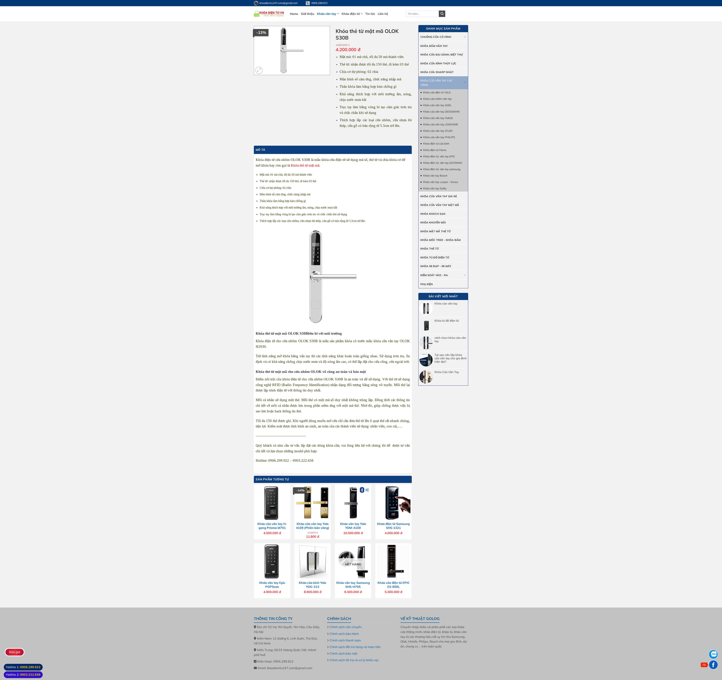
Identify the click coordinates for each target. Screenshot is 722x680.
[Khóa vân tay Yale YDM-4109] (353, 503)
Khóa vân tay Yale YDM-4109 (353, 526)
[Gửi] (442, 14)
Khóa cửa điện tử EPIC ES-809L (394, 585)
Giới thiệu (307, 14)
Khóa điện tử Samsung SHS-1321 (393, 526)
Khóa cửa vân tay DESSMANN (441, 111)
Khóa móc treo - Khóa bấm (440, 240)
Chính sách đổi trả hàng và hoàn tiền (355, 647)
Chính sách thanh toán (345, 640)
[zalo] (713, 654)
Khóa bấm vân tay (434, 46)
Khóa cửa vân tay (446, 303)
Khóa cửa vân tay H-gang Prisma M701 (272, 526)
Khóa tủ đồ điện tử (447, 320)
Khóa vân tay (326, 14)
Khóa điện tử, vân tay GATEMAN (442, 162)
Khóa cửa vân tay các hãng (436, 82)
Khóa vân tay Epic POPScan (272, 585)
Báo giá (14, 652)
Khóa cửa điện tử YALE (437, 92)
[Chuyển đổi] (464, 37)
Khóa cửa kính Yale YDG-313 (312, 585)
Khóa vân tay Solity (434, 188)
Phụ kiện (426, 284)
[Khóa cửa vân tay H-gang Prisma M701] (272, 503)
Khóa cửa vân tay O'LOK (438, 130)
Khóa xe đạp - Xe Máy (435, 266)
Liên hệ (383, 14)
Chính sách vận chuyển (346, 627)
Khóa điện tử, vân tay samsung (441, 169)
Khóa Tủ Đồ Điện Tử (434, 257)
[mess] (713, 664)
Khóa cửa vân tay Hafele (438, 118)
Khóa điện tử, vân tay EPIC (439, 156)
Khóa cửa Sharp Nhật (437, 72)
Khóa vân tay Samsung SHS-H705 (353, 585)
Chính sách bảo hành (344, 634)
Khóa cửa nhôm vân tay (437, 99)
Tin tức (370, 14)
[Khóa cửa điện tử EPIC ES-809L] (393, 561)
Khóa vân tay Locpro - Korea (440, 182)
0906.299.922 (319, 3)
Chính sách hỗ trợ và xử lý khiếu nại (354, 660)
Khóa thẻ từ (429, 248)
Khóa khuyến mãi (433, 222)
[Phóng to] (259, 70)
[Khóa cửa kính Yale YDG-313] (313, 561)
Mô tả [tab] (260, 150)
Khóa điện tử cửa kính (436, 143)
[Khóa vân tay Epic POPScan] (272, 561)
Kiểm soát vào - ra (434, 275)
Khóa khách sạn (432, 213)
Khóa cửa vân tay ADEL (437, 105)
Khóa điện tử (351, 14)
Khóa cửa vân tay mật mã (439, 205)
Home (294, 14)
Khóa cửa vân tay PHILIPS (439, 137)
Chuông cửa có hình (435, 37)
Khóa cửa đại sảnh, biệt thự (441, 54)
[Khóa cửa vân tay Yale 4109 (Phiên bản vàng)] (313, 503)
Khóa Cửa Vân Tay (447, 372)
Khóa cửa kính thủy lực (438, 63)
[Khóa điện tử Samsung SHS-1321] (393, 503)
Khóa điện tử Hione (434, 150)
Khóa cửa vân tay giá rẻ (438, 196)
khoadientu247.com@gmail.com (278, 3)
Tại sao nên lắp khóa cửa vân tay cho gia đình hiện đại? (451, 358)
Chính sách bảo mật (343, 653)
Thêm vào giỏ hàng (375, 136)
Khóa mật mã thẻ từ (435, 231)
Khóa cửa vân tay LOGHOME (440, 124)
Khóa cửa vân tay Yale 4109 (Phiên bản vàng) (312, 526)
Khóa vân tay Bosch (435, 175)
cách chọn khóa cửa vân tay (450, 339)
